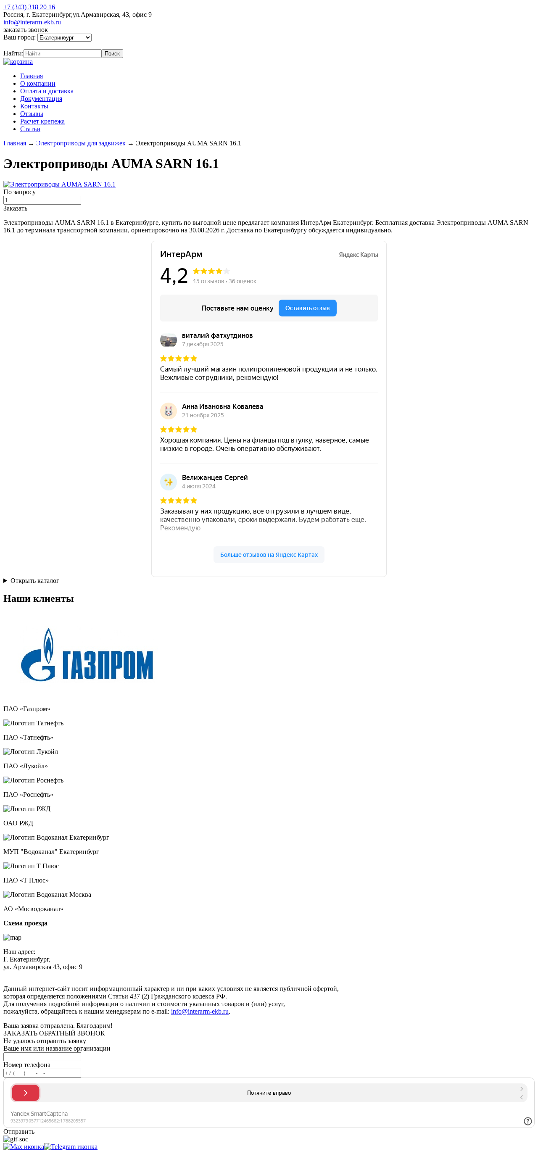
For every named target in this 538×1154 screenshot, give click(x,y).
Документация (41, 98)
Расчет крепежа (42, 121)
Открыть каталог (35, 580)
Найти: (13, 53)
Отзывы (31, 113)
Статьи (30, 128)
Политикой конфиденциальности (196, 974)
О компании (37, 83)
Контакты (34, 106)
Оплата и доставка (47, 91)
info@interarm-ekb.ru (32, 22)
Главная (31, 75)
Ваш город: (20, 37)
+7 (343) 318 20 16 (29, 7)
